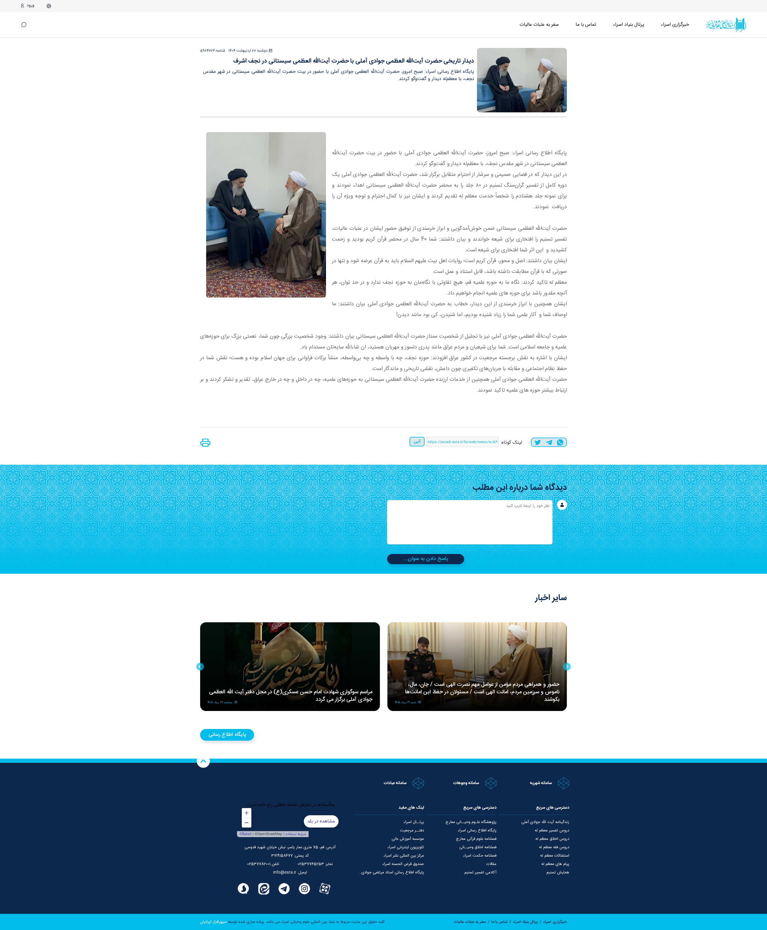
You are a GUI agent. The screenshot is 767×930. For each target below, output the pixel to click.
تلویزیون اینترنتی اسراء (405, 847)
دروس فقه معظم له (554, 847)
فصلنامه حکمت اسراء (479, 855)
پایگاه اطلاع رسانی (227, 734)
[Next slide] (200, 667)
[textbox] (469, 522)
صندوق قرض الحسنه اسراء (403, 864)
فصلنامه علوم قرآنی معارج (476, 839)
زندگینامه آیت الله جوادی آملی (545, 822)
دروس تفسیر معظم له (552, 830)
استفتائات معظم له (554, 855)
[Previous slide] (567, 667)
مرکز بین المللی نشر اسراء (404, 855)
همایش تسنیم (557, 872)
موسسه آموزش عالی (408, 839)
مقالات (491, 864)
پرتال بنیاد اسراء (525, 922)
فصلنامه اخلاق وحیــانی (477, 847)
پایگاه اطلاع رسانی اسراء (477, 830)
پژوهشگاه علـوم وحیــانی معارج (471, 822)
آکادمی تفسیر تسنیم (480, 872)
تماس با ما (586, 25)
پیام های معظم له (555, 864)
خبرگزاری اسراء (675, 25)
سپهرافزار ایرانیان (213, 922)
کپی (417, 441)
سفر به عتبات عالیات (539, 25)
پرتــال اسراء (414, 822)
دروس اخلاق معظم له (552, 839)
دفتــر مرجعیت (412, 830)
